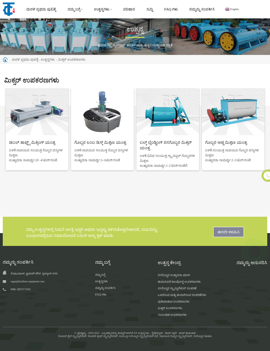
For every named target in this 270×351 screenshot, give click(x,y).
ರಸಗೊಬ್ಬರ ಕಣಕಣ (202, 336)
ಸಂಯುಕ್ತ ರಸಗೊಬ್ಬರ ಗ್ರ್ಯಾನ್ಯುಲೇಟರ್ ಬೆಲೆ (138, 336)
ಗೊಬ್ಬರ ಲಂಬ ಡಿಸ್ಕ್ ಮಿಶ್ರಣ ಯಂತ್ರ (100, 142)
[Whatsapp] (254, 252)
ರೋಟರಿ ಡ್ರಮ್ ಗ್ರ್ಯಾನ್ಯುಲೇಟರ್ (102, 336)
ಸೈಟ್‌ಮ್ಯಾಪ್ (157, 333)
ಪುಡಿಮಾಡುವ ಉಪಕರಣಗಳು (174, 301)
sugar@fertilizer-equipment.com (27, 281)
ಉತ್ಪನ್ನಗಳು (101, 9)
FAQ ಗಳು (171, 9)
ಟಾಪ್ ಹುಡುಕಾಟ (187, 333)
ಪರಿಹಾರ (129, 9)
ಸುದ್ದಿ (149, 9)
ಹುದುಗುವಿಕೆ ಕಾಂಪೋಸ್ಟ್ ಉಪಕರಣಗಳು (179, 281)
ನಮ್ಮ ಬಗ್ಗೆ (74, 9)
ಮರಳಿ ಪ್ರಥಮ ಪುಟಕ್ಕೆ (41, 9)
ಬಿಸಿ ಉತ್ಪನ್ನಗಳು (141, 333)
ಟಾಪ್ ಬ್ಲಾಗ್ (171, 333)
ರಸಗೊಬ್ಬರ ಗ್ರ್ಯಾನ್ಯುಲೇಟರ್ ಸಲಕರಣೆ (177, 288)
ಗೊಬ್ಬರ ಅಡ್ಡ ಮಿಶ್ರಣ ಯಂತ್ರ (226, 142)
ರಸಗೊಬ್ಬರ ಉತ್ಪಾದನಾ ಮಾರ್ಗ (174, 275)
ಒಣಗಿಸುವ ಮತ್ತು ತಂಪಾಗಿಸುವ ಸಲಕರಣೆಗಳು (182, 294)
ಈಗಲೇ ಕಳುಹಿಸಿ (229, 232)
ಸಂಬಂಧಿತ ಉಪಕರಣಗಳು (172, 314)
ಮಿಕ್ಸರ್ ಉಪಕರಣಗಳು (71, 59)
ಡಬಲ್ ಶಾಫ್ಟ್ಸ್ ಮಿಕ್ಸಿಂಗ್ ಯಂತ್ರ (32, 142)
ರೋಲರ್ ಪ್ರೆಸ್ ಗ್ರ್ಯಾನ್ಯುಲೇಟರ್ (72, 336)
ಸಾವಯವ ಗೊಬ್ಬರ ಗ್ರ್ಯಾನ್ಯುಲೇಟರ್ (176, 336)
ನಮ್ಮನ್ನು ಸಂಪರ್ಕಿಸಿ (202, 9)
